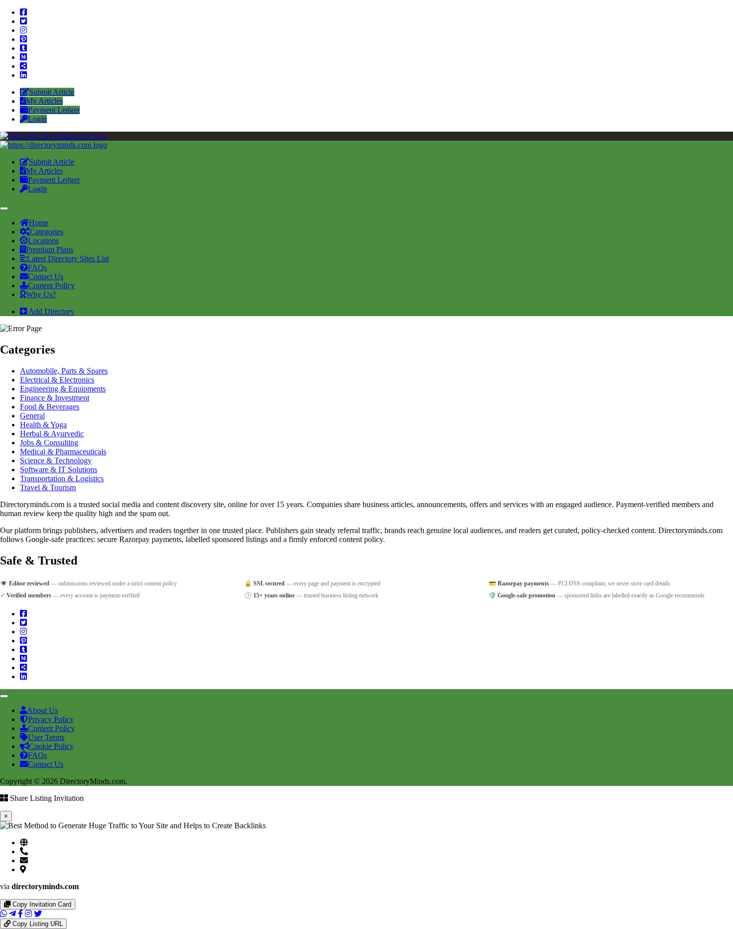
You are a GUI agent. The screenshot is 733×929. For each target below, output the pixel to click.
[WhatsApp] (3, 914)
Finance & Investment (54, 397)
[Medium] (23, 57)
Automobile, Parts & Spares (64, 371)
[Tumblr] (23, 48)
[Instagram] (23, 30)
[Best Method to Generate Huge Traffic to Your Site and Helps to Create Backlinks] (53, 136)
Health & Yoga (43, 424)
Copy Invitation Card (40, 904)
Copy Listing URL (36, 924)
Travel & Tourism (48, 487)
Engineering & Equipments (63, 388)
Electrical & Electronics (57, 379)
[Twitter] (23, 21)
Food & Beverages (49, 406)
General (32, 415)
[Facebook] (23, 12)
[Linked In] (23, 75)
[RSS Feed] (23, 66)
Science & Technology (56, 460)
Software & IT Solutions (58, 469)
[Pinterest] (23, 39)
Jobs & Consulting (49, 442)
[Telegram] (12, 914)
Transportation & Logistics (62, 478)
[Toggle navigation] (4, 208)
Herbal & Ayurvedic (52, 433)
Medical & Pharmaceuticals (63, 451)
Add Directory (50, 311)
